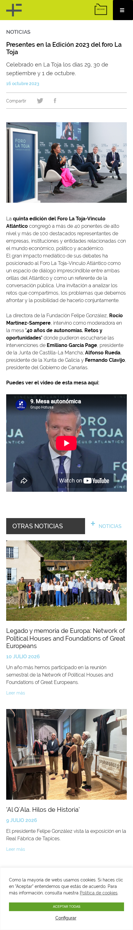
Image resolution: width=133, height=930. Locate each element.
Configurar (65, 917)
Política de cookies (99, 892)
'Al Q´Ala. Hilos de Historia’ (43, 809)
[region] (66, 898)
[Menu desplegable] (123, 10)
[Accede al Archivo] (100, 9)
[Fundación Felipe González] (14, 10)
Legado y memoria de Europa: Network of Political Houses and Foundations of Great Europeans (65, 638)
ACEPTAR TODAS (66, 907)
